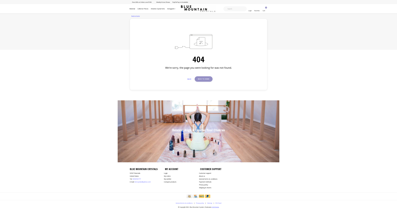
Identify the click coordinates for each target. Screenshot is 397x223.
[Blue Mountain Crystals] (198, 9)
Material (132, 9)
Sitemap (209, 203)
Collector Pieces (143, 9)
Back (189, 79)
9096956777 (137, 179)
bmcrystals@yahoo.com (143, 182)
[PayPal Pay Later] (207, 196)
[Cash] (189, 196)
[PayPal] (201, 196)
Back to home (203, 79)
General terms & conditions (184, 203)
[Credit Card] (195, 196)
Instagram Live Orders (174, 9)
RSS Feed (218, 203)
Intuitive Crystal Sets (158, 9)
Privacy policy (200, 203)
